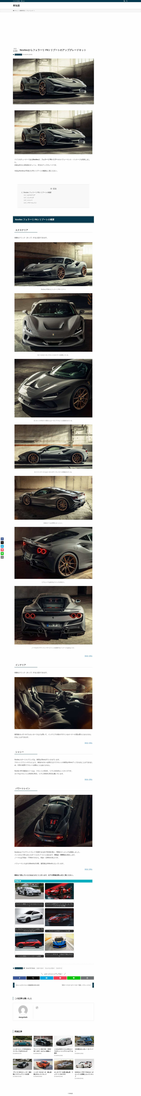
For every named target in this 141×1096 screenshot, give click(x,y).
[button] (19, 978)
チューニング (18, 54)
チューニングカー (49, 968)
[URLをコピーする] (87, 978)
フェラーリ (59, 968)
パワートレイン (32, 203)
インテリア (30, 197)
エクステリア (31, 195)
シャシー (30, 200)
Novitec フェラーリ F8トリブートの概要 (37, 192)
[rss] (124, 1)
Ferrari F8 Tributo (30, 968)
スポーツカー (40, 968)
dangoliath (23, 1017)
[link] (37, 1007)
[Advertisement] (70, 26)
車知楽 (16, 5)
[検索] (127, 1)
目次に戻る (88, 656)
